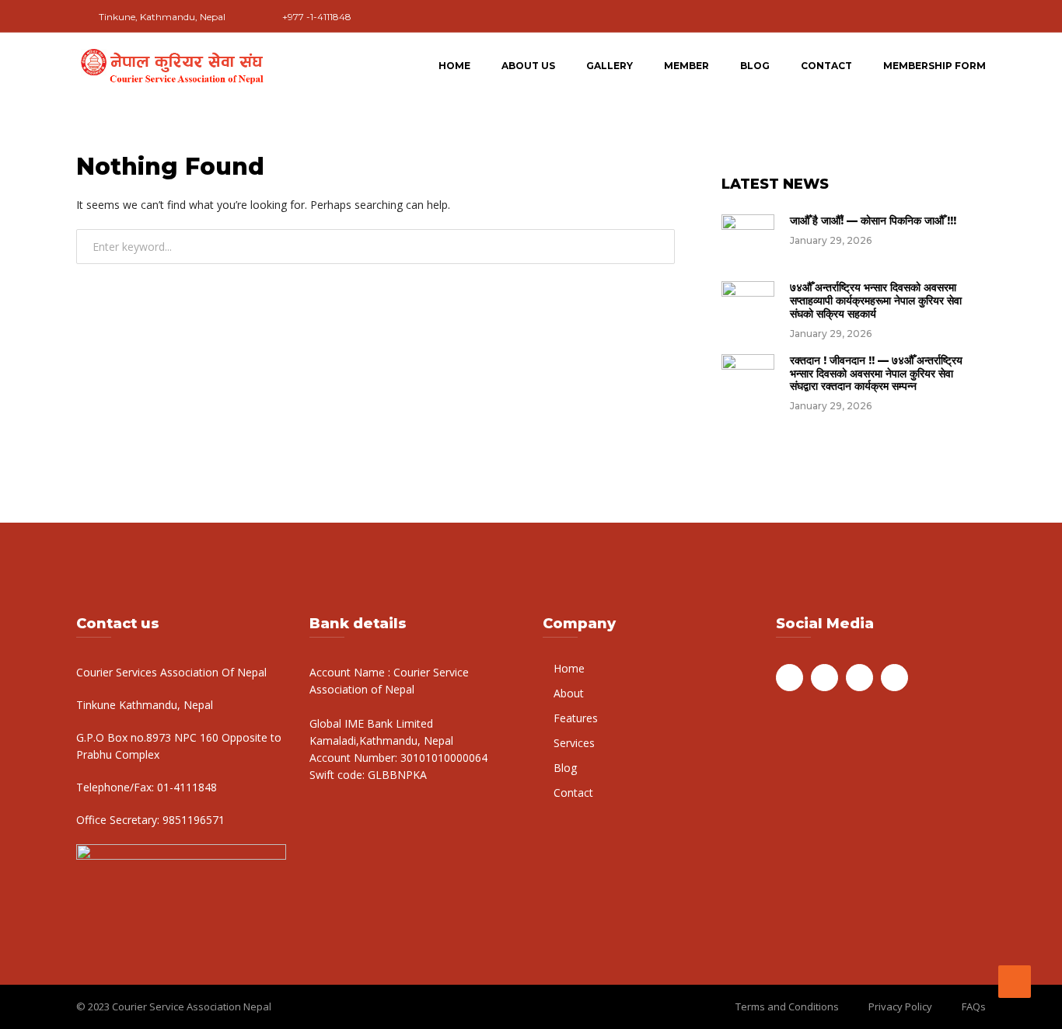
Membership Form (934, 65)
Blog (755, 65)
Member (686, 65)
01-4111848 (185, 787)
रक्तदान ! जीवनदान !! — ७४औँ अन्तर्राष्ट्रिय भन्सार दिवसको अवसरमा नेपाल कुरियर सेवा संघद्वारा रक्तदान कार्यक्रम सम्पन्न (876, 373)
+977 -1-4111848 (316, 17)
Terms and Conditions (787, 1006)
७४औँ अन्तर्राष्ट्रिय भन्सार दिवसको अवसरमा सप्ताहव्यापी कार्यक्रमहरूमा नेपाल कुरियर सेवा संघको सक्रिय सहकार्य (876, 300)
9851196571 (192, 819)
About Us (528, 65)
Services (574, 742)
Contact (826, 65)
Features (576, 718)
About (569, 693)
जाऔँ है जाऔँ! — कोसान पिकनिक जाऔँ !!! (873, 221)
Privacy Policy (900, 1006)
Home (454, 65)
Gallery (609, 65)
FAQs (974, 1006)
